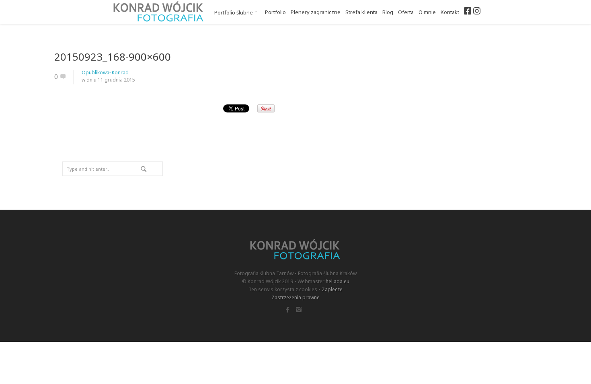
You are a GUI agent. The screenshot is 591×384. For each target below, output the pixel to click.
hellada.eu (337, 281)
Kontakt (450, 12)
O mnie (427, 12)
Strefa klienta (361, 12)
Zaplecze (332, 289)
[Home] (159, 12)
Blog (387, 12)
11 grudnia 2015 (116, 79)
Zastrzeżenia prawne (295, 297)
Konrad (120, 72)
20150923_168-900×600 (112, 56)
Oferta (406, 12)
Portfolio (275, 12)
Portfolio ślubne (234, 12)
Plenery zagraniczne (316, 12)
